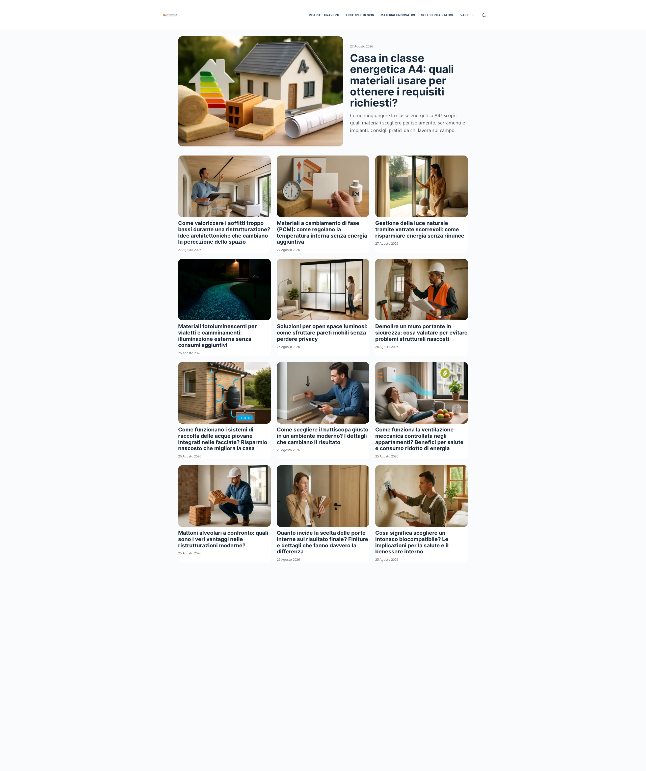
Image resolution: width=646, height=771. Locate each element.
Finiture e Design (360, 15)
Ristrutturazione (324, 15)
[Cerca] (484, 15)
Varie (464, 15)
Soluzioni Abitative (437, 15)
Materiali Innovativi (398, 15)
